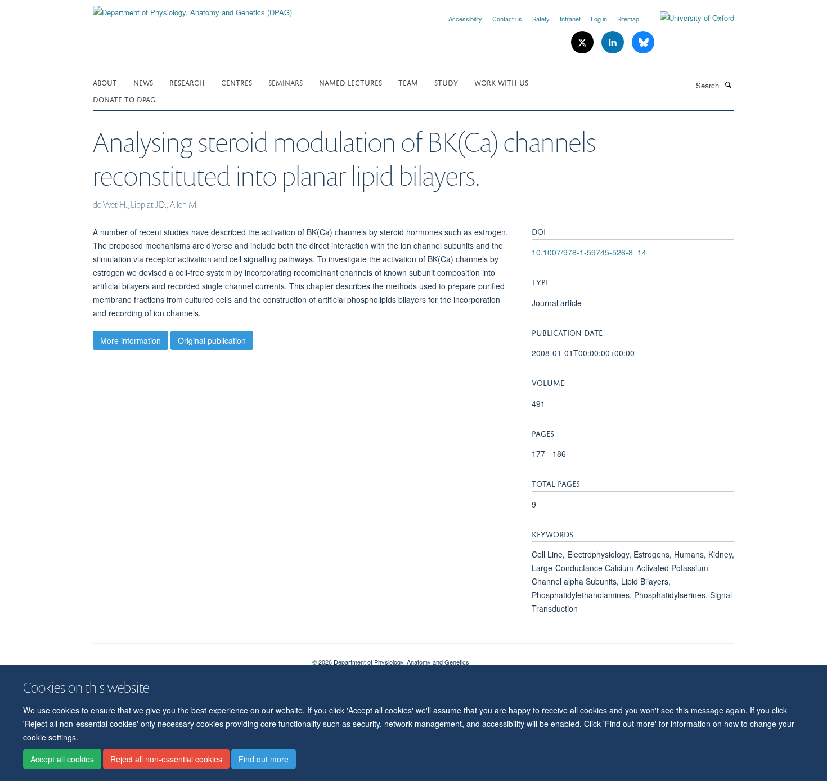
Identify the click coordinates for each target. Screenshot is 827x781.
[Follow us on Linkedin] (613, 42)
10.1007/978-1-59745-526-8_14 (589, 252)
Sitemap (628, 18)
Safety (541, 18)
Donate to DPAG (124, 98)
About (105, 82)
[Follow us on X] (583, 42)
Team (408, 82)
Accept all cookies (62, 759)
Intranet (570, 18)
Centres (236, 82)
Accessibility (465, 18)
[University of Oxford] (688, 18)
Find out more (264, 759)
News (143, 82)
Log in (599, 18)
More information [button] (130, 340)
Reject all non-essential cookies (166, 759)
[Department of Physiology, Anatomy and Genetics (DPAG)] (192, 8)
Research (187, 82)
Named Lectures (350, 82)
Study (446, 82)
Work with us (501, 82)
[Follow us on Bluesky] (643, 42)
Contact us (507, 18)
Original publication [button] (212, 340)
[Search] (728, 84)
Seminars (285, 82)
